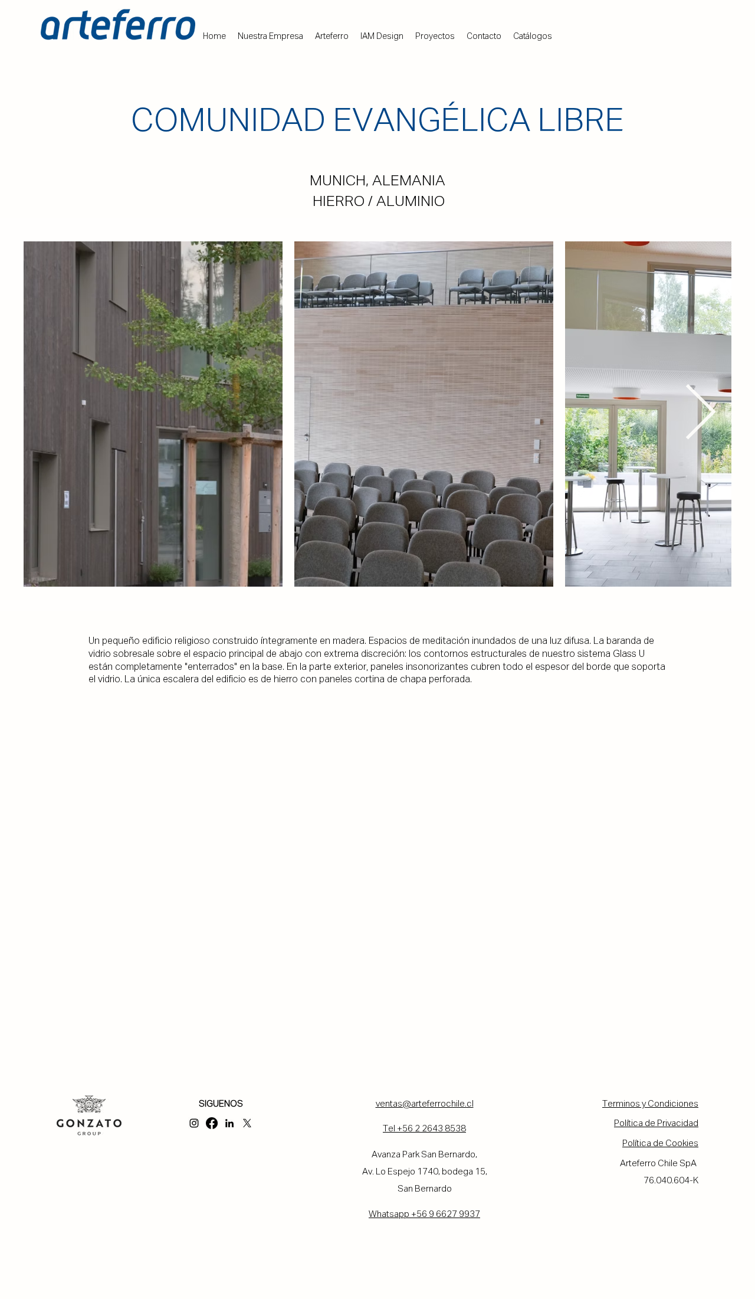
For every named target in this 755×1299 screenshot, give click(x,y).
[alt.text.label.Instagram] (194, 1123)
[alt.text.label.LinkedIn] (229, 1123)
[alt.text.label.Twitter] (247, 1123)
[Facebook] (212, 1123)
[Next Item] (700, 414)
